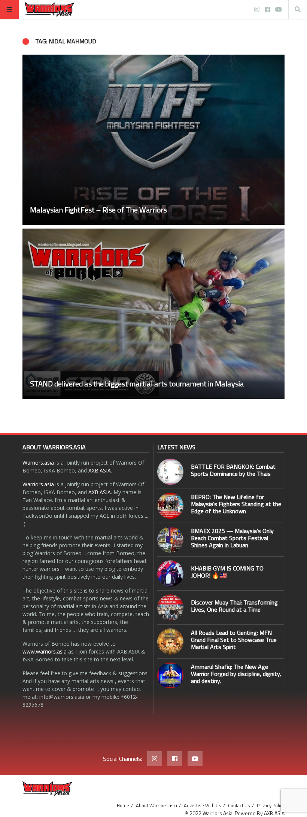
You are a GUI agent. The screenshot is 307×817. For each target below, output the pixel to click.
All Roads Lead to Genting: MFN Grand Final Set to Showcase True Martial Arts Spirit (234, 639)
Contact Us (239, 805)
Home (123, 805)
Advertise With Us (202, 805)
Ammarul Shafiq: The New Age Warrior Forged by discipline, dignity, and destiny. (236, 673)
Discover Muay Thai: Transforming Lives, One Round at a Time (234, 606)
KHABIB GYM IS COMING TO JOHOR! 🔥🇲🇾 (227, 572)
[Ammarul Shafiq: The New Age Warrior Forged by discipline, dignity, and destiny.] (170, 676)
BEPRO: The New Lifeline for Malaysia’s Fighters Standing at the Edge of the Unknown (236, 503)
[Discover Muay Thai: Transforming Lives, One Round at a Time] (170, 607)
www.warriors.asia (44, 651)
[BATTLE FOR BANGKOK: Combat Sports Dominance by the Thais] (170, 472)
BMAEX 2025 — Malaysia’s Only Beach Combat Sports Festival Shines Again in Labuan (232, 538)
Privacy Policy (271, 805)
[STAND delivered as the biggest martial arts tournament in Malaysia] (153, 314)
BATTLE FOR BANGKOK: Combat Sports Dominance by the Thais (233, 470)
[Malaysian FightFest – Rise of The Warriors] (153, 140)
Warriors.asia (38, 462)
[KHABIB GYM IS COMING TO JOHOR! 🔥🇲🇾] (170, 573)
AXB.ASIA (99, 470)
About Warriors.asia (156, 805)
